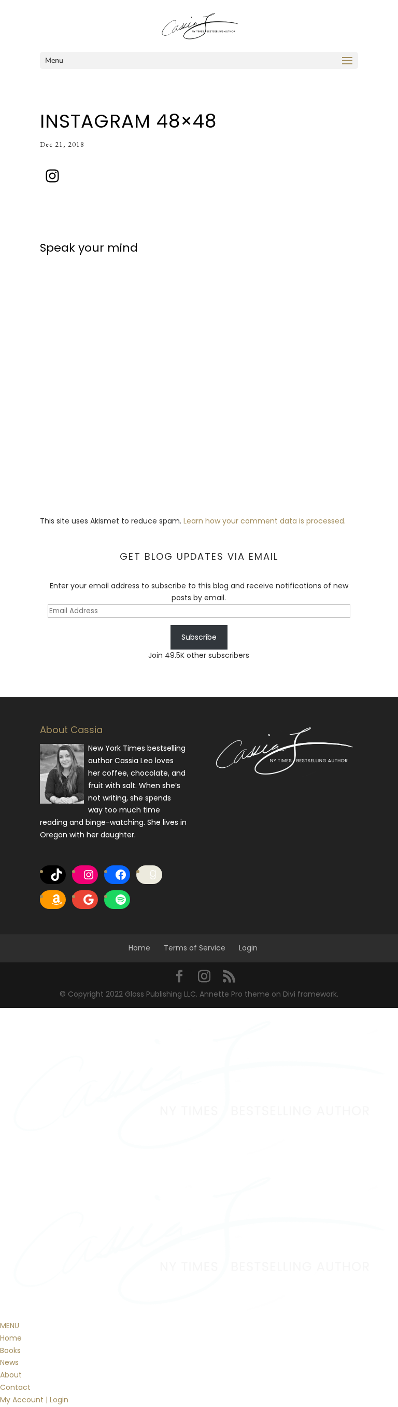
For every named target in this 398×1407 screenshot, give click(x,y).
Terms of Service (194, 948)
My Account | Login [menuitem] (34, 1400)
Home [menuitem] (11, 1338)
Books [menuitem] (10, 1350)
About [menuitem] (11, 1375)
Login (248, 948)
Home (139, 948)
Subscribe (199, 637)
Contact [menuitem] (15, 1387)
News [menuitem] (9, 1362)
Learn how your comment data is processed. (264, 521)
